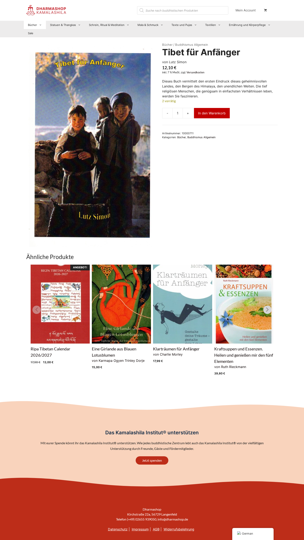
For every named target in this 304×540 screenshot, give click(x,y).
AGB (156, 529)
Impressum (140, 529)
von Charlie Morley (176, 354)
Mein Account (246, 10)
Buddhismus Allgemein (201, 137)
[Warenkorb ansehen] (265, 10)
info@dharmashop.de (173, 519)
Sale (30, 33)
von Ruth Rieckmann (243, 360)
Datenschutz (118, 529)
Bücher (32, 25)
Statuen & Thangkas (63, 25)
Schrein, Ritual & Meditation (106, 25)
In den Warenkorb (212, 113)
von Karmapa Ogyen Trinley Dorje (118, 357)
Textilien (210, 25)
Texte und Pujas (181, 25)
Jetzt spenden (152, 460)
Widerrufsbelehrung (179, 529)
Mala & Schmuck (148, 25)
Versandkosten (195, 72)
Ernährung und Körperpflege (247, 25)
